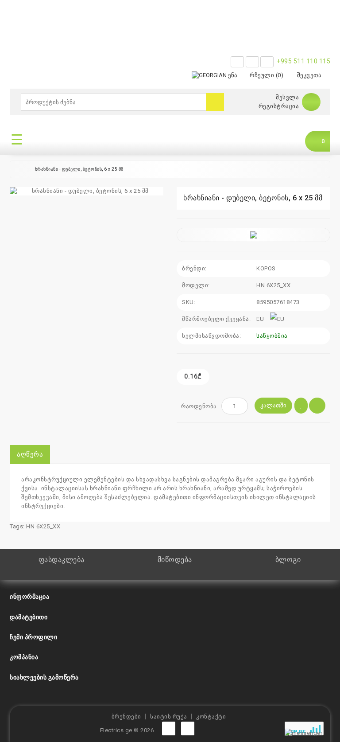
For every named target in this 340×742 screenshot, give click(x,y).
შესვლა (287, 97)
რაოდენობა (199, 406)
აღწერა (30, 454)
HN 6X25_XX (43, 526)
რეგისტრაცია (279, 106)
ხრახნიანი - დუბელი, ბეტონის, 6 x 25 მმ (79, 169)
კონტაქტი (211, 716)
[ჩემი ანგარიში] (311, 101)
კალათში (273, 405)
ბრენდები (126, 716)
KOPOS (266, 268)
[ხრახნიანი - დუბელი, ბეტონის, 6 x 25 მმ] (86, 191)
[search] (215, 102)
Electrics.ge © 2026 (127, 730)
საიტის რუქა (168, 716)
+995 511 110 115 (303, 61)
